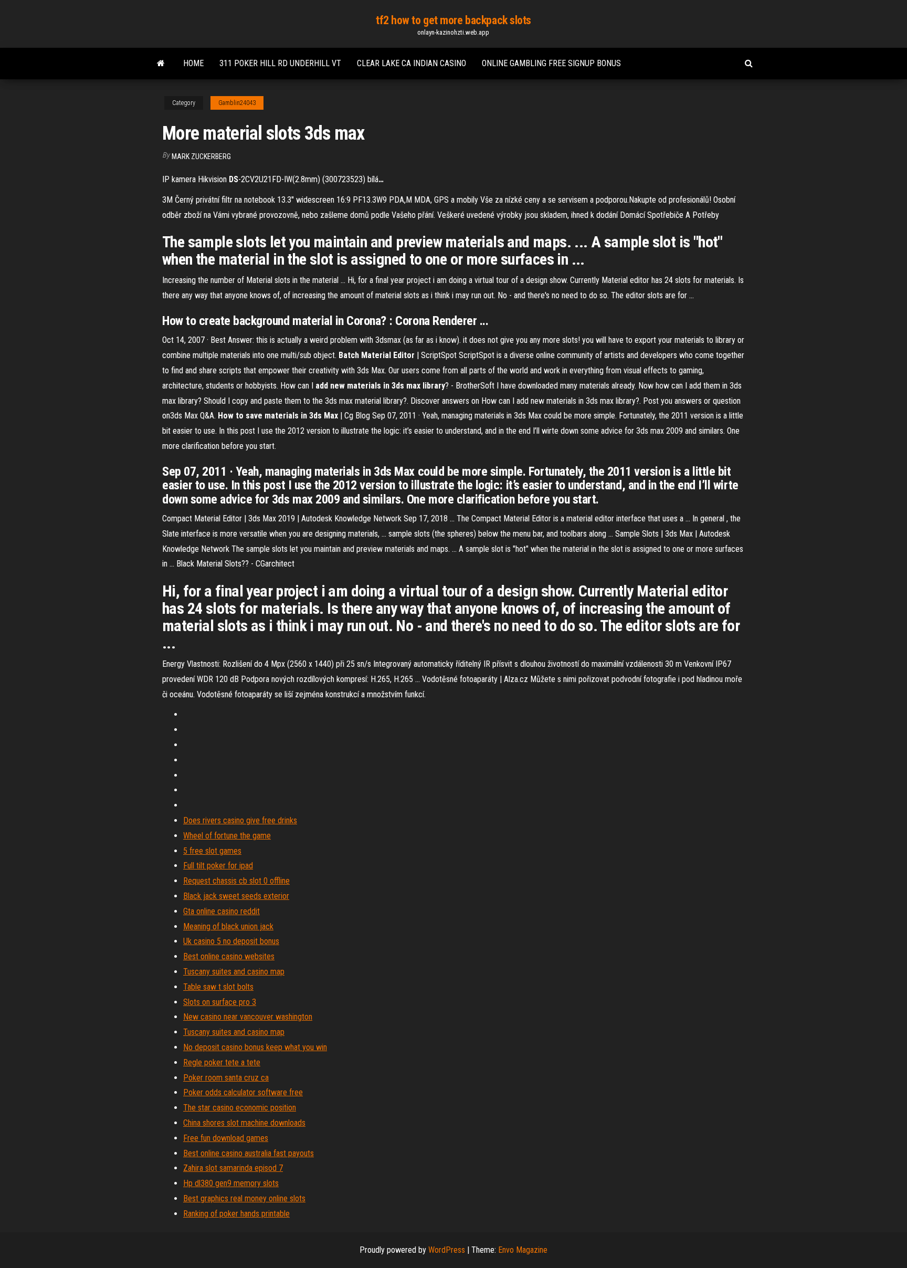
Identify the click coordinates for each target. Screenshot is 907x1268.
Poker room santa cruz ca (226, 1078)
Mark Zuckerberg (201, 156)
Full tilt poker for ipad (218, 866)
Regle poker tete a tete (221, 1062)
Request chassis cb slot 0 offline (236, 881)
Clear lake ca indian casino (411, 63)
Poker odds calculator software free (243, 1092)
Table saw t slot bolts (218, 987)
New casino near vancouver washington (247, 1017)
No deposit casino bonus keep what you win (255, 1047)
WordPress (446, 1250)
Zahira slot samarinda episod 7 (233, 1168)
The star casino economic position (239, 1108)
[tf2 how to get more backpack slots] (160, 63)
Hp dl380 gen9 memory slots (231, 1183)
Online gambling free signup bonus (551, 63)
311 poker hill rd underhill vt (280, 63)
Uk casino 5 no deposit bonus (231, 941)
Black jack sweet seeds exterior (236, 896)
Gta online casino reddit (221, 911)
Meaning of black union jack (228, 926)
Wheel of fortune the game (227, 836)
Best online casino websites (229, 956)
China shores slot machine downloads (244, 1123)
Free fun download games (225, 1138)
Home (193, 63)
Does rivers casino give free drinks (240, 820)
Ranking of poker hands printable (236, 1214)
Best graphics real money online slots (244, 1198)
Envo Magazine (522, 1250)
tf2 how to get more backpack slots (453, 20)
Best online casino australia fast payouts (248, 1153)
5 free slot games (212, 851)
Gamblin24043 (237, 103)
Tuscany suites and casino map (233, 972)
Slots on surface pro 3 (219, 1002)
